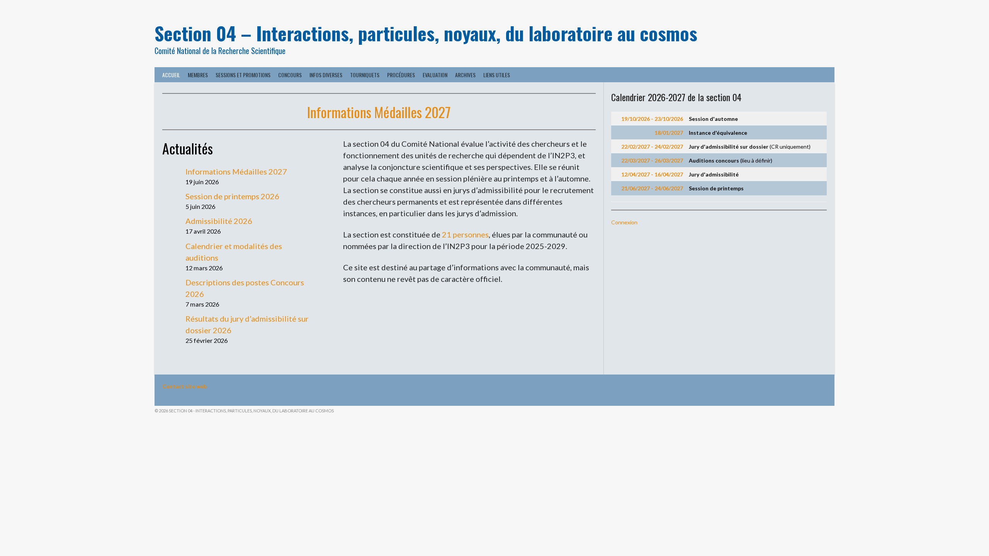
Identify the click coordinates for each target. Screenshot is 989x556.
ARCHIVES (465, 75)
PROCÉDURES (401, 75)
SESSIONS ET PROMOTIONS (243, 75)
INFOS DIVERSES (325, 75)
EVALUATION (435, 75)
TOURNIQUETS (364, 75)
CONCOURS (290, 75)
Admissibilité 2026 (218, 220)
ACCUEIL (171, 75)
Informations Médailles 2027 (378, 112)
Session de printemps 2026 (232, 196)
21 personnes (465, 234)
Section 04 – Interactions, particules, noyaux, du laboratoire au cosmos (426, 33)
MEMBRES (198, 75)
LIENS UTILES (496, 75)
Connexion (624, 222)
